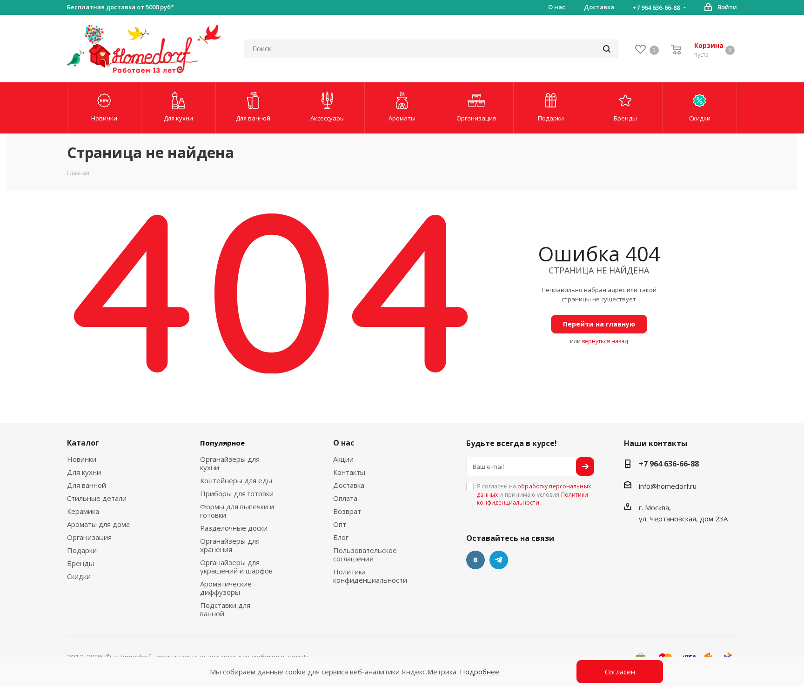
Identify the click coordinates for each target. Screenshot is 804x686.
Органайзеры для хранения (230, 545)
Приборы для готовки (237, 493)
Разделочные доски (234, 528)
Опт (339, 524)
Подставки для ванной (225, 609)
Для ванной (86, 485)
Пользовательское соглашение (365, 554)
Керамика (83, 511)
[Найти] (607, 49)
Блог (340, 537)
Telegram (498, 560)
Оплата (345, 498)
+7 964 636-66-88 (656, 7)
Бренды (80, 563)
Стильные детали (97, 498)
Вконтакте (475, 560)
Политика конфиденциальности (370, 576)
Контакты (349, 472)
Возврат (347, 511)
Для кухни (84, 472)
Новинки (81, 459)
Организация (89, 537)
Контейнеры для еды (236, 480)
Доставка (348, 485)
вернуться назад (605, 341)
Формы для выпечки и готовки (237, 510)
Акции (343, 459)
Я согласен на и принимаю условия (534, 494)
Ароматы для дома (98, 524)
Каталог (83, 443)
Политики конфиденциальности (533, 498)
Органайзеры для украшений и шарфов (236, 566)
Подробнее (479, 671)
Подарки (82, 550)
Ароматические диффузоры (226, 588)
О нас (344, 443)
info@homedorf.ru (668, 486)
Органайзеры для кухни (230, 463)
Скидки (79, 576)
